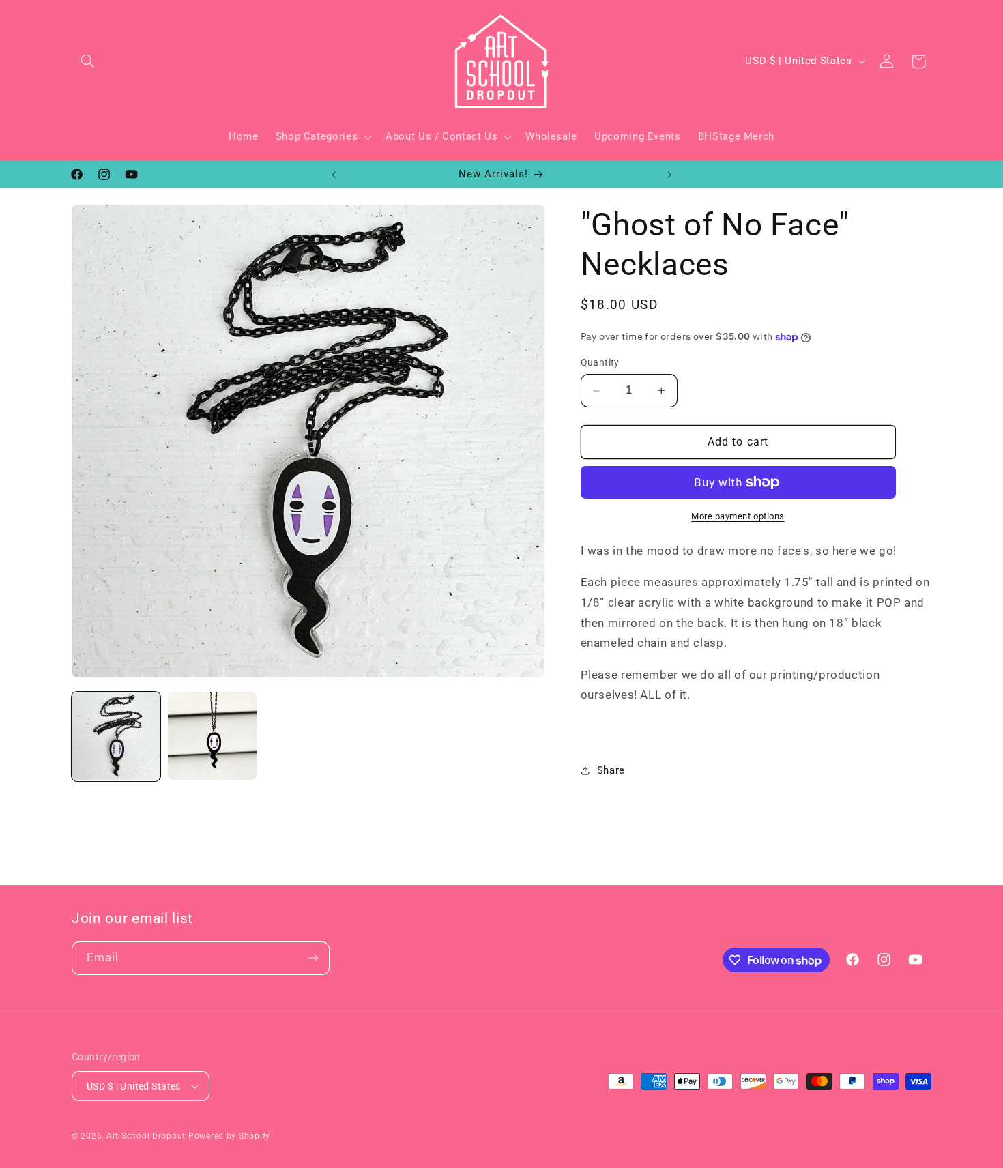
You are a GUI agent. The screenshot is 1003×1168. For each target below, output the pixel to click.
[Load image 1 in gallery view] (116, 736)
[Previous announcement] (334, 174)
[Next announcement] (669, 174)
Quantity (600, 362)
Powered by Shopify (229, 1136)
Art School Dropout (146, 1136)
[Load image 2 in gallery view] (212, 736)
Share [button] (611, 770)
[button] (87, 61)
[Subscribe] (313, 958)
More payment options (738, 516)
